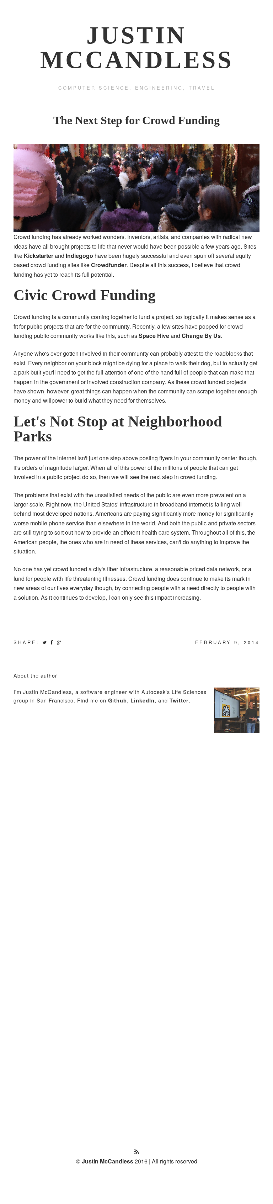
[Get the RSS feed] (136, 1151)
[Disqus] (136, 833)
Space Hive (154, 336)
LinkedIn (142, 700)
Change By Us (201, 336)
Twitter (179, 700)
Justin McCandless (107, 1161)
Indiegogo (79, 255)
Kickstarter (38, 255)
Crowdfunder (109, 265)
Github (117, 700)
